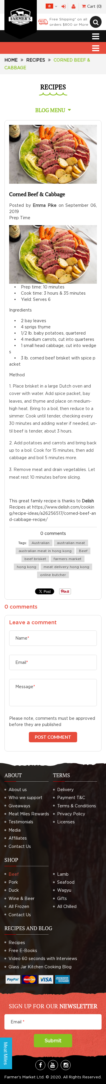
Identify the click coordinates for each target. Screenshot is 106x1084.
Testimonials (21, 822)
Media (15, 830)
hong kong (26, 567)
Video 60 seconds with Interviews (43, 958)
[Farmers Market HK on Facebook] (40, 1065)
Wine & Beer (21, 898)
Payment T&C (71, 797)
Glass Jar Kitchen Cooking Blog (40, 966)
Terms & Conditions (76, 806)
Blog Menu (50, 110)
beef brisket (35, 559)
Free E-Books (23, 950)
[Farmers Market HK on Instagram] (66, 1065)
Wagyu (64, 890)
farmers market (68, 559)
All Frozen (19, 906)
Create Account (73, 6)
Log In (64, 6)
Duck (14, 890)
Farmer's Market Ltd (24, 1077)
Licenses (66, 822)
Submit (53, 1040)
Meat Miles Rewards (29, 814)
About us (18, 789)
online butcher (53, 575)
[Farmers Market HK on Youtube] (53, 1065)
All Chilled (67, 906)
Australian (40, 543)
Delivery (65, 789)
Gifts (62, 898)
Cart (93, 6)
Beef (83, 551)
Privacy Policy (71, 814)
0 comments (53, 533)
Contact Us (20, 846)
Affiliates (18, 838)
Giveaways (19, 806)
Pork (13, 882)
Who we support (25, 797)
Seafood (65, 882)
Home (11, 60)
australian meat (71, 543)
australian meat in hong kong (45, 551)
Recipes (35, 60)
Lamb (63, 874)
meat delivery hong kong (66, 567)
